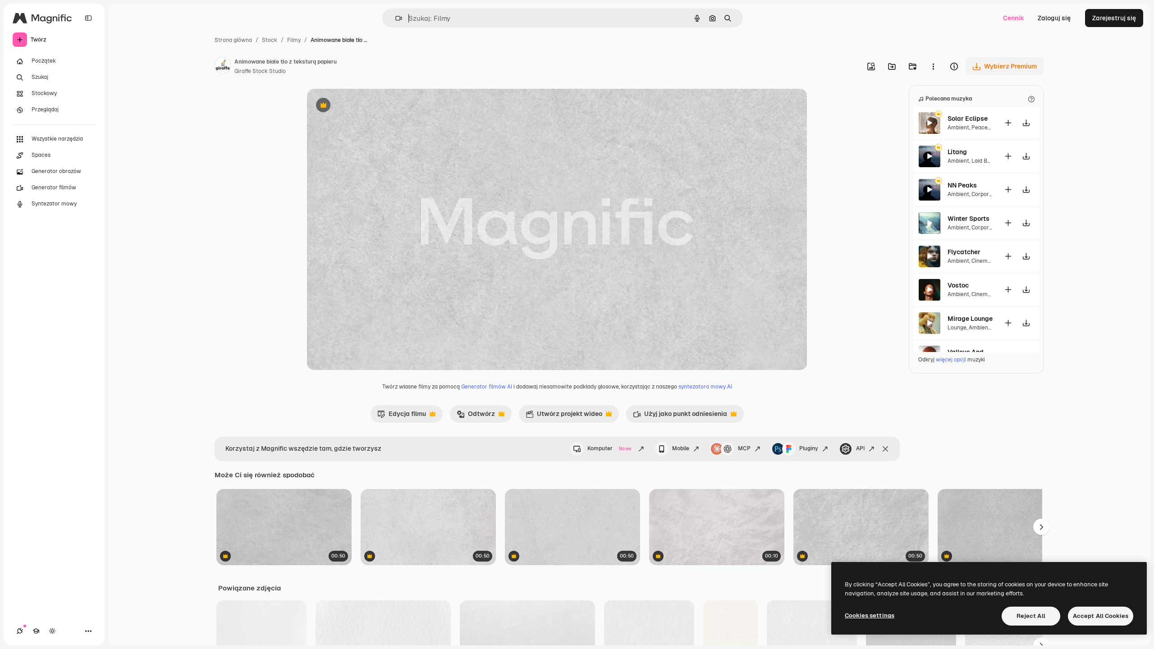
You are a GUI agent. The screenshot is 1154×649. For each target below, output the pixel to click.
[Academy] (36, 631)
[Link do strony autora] (223, 66)
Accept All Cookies (1100, 616)
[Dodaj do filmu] (1008, 123)
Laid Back (984, 161)
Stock (269, 40)
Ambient (958, 127)
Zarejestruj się (1114, 18)
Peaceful (982, 127)
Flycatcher (964, 252)
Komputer (609, 448)
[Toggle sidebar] (88, 18)
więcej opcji (951, 359)
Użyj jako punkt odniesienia (680, 416)
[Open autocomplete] (395, 18)
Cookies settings (869, 615)
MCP (744, 448)
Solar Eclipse (968, 118)
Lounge (957, 327)
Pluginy (808, 448)
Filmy (294, 40)
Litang (957, 152)
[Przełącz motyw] (52, 631)
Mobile (680, 448)
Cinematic (984, 261)
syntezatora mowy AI (705, 386)
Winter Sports (968, 219)
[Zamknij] (885, 448)
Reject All (1031, 616)
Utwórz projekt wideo (564, 416)
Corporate (984, 194)
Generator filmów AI (486, 386)
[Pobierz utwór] (1026, 123)
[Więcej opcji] (933, 66)
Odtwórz (476, 416)
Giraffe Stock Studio (260, 71)
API (860, 448)
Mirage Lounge (970, 319)
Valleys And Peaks (970, 352)
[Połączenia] (20, 631)
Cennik (1013, 18)
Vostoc (958, 285)
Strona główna (233, 40)
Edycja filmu (401, 416)
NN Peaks (962, 185)
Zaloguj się (1054, 18)
